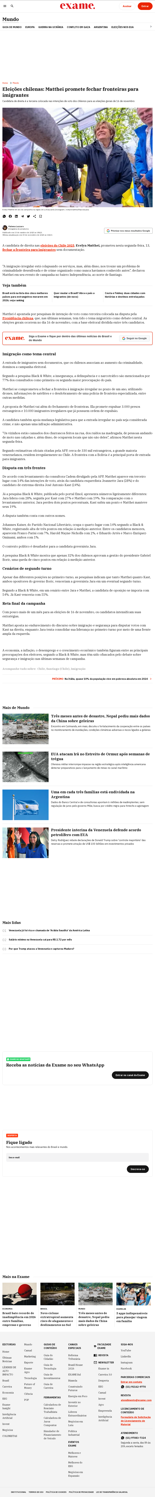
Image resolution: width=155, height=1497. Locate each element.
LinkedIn (126, 1356)
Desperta (103, 1380)
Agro (101, 1404)
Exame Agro (28, 1370)
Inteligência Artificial (9, 1416)
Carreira (7, 1386)
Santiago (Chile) (57, 669)
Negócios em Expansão (75, 1474)
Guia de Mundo (12, 27)
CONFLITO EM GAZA (78, 27)
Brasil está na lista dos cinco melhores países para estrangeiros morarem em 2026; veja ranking (25, 297)
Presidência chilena (17, 318)
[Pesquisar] (12, 6)
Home (5, 83)
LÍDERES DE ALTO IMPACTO (9, 1371)
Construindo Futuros (75, 1388)
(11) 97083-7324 (136, 1437)
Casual (28, 1350)
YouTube (126, 1350)
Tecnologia (30, 1378)
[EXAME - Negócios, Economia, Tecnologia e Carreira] (77, 6)
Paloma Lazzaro (16, 226)
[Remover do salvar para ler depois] (40, 216)
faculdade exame (104, 1346)
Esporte (28, 1362)
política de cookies (56, 1492)
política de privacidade (81, 1492)
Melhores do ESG (75, 1464)
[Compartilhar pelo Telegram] (22, 216)
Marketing (30, 1356)
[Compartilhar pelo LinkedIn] (16, 216)
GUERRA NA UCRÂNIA (50, 27)
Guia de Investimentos (52, 1376)
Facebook (126, 1368)
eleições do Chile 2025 (57, 245)
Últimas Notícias (7, 1359)
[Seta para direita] (147, 26)
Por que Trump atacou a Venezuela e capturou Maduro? (41, 948)
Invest (6, 1423)
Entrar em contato (131, 1381)
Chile (41, 669)
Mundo (10, 19)
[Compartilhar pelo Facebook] (10, 216)
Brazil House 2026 (75, 1366)
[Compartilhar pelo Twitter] (28, 216)
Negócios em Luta (75, 1423)
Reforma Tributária (74, 1357)
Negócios (7, 1429)
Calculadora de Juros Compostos (52, 1421)
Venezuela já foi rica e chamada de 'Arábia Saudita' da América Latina (49, 930)
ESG (4, 1398)
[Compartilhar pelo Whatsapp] (4, 216)
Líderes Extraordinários (77, 1413)
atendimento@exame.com (136, 1400)
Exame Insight (6, 1406)
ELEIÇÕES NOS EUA (122, 27)
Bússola (72, 1380)
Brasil (5, 1380)
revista (103, 1355)
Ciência (28, 1393)
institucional (18, 1492)
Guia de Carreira (48, 1386)
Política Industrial (74, 1433)
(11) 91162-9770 (136, 1386)
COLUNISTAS (9, 1436)
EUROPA (30, 27)
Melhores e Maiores (74, 1454)
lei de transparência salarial (112, 1492)
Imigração (78, 669)
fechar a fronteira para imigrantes (29, 250)
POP (26, 1399)
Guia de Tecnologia (50, 1366)
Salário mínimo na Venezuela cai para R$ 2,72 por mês (40, 939)
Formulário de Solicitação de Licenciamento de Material (136, 1421)
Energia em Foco (77, 1396)
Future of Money (29, 1386)
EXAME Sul (74, 1374)
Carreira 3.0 (105, 1374)
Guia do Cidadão (48, 1357)
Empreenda (105, 1410)
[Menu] (4, 6)
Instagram (127, 1362)
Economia (8, 1392)
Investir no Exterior (74, 1404)
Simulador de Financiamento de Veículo (52, 1435)
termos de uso (36, 1492)
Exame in (103, 1368)
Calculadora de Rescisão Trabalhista (52, 1408)
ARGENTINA (101, 27)
